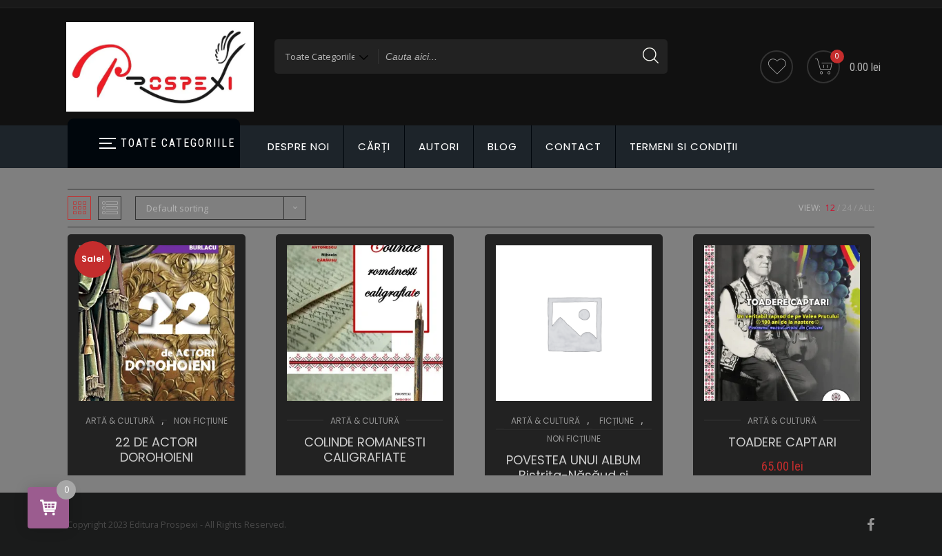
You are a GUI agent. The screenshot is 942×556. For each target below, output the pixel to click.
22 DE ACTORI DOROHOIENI (156, 450)
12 (830, 208)
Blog (502, 146)
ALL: (866, 208)
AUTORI (439, 146)
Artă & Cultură (120, 420)
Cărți (374, 146)
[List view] (109, 208)
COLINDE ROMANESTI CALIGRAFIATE (364, 450)
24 (847, 208)
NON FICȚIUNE (201, 420)
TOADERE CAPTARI (782, 442)
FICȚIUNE (616, 420)
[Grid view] (79, 208)
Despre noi (299, 146)
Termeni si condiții (684, 146)
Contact (573, 146)
